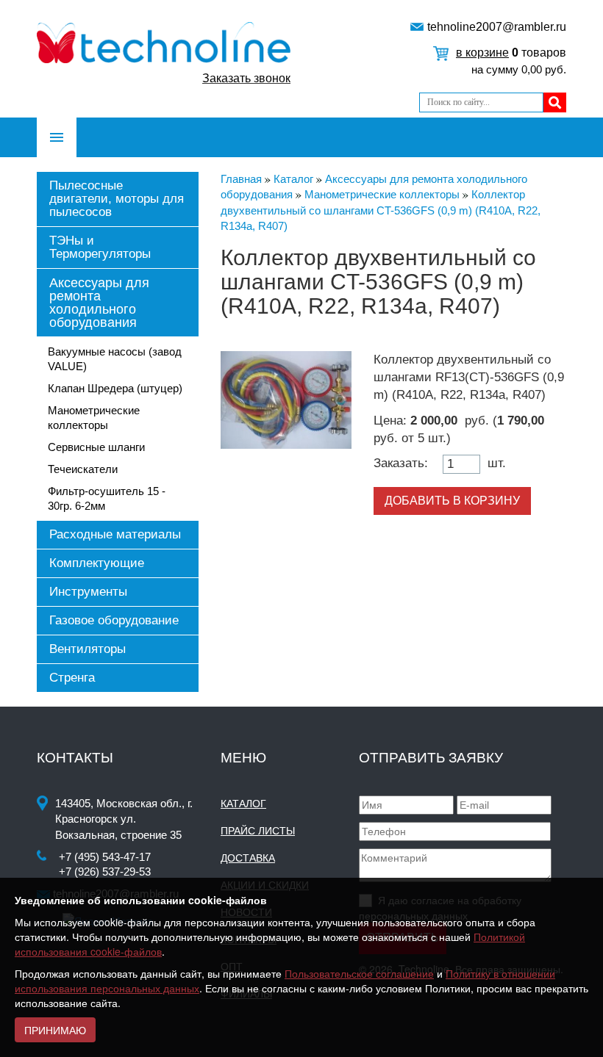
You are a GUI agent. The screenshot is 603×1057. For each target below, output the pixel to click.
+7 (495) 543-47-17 (105, 857)
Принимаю (55, 1029)
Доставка (248, 858)
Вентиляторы (87, 649)
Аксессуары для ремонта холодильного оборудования (99, 302)
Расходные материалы (115, 534)
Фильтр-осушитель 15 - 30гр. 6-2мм (106, 498)
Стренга (72, 678)
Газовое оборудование (114, 620)
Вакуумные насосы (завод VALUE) (115, 358)
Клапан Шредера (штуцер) (115, 388)
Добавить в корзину (452, 500)
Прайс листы (258, 831)
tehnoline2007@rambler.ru (496, 27)
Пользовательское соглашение (359, 973)
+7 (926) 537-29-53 (105, 871)
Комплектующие (96, 563)
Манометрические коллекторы (94, 417)
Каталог (243, 803)
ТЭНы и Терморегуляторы (100, 247)
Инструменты (88, 592)
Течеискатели (83, 469)
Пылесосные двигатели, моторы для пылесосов (116, 198)
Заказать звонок (246, 78)
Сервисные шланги (96, 447)
